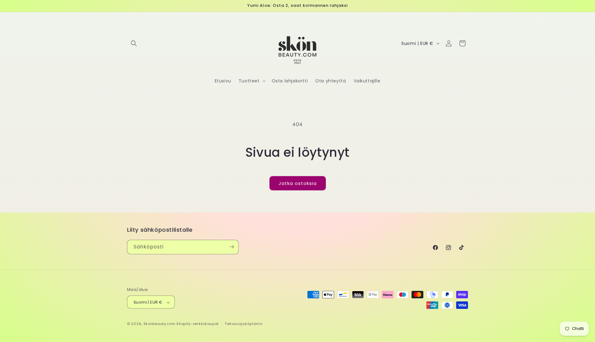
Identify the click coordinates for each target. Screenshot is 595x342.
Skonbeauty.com (159, 324)
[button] (134, 43)
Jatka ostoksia (298, 183)
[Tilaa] (231, 246)
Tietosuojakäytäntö (243, 323)
